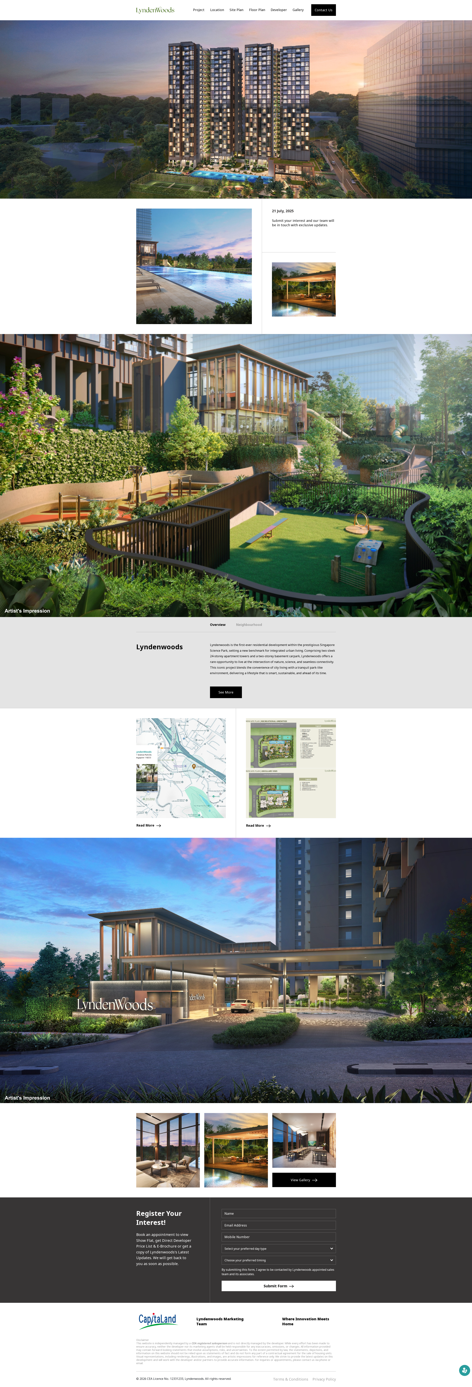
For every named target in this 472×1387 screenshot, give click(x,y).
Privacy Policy (324, 1379)
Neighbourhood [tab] (249, 624)
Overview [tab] (217, 624)
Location (217, 10)
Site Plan (236, 10)
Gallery (298, 10)
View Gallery (301, 1180)
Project (198, 10)
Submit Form (276, 1285)
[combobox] (279, 1248)
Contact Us (323, 10)
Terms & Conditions (290, 1379)
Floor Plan (257, 10)
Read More (145, 825)
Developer (279, 10)
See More (225, 692)
